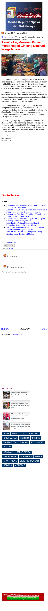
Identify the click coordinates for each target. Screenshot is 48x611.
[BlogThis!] (7, 245)
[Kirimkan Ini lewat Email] (5, 245)
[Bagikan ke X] (10, 245)
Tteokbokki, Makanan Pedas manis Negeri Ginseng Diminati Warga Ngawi (23, 46)
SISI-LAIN (24, 442)
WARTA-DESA (10, 442)
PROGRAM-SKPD (31, 434)
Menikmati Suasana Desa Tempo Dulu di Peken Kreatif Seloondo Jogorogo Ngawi (25, 228)
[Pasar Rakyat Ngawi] (24, 75)
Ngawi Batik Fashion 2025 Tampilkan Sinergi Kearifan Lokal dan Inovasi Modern (24, 233)
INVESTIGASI (26, 457)
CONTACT (20, 465)
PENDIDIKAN (37, 442)
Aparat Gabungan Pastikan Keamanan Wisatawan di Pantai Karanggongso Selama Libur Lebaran (26, 211)
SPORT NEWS (10, 461)
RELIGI (38, 457)
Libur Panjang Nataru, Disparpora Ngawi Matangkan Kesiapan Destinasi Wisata (22, 224)
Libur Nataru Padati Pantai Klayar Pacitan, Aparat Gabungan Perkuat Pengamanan (25, 220)
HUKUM (7, 447)
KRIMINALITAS (10, 438)
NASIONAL (8, 452)
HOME (6, 434)
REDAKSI (7, 465)
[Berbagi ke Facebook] (13, 245)
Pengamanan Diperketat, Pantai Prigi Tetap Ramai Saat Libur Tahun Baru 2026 (25, 215)
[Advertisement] (24, 169)
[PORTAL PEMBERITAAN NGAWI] (24, 31)
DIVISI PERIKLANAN (29, 461)
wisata (10, 37)
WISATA (16, 434)
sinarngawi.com (17, 334)
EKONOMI (24, 438)
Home (3, 37)
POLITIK (36, 438)
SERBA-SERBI (10, 457)
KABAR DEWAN (23, 452)
